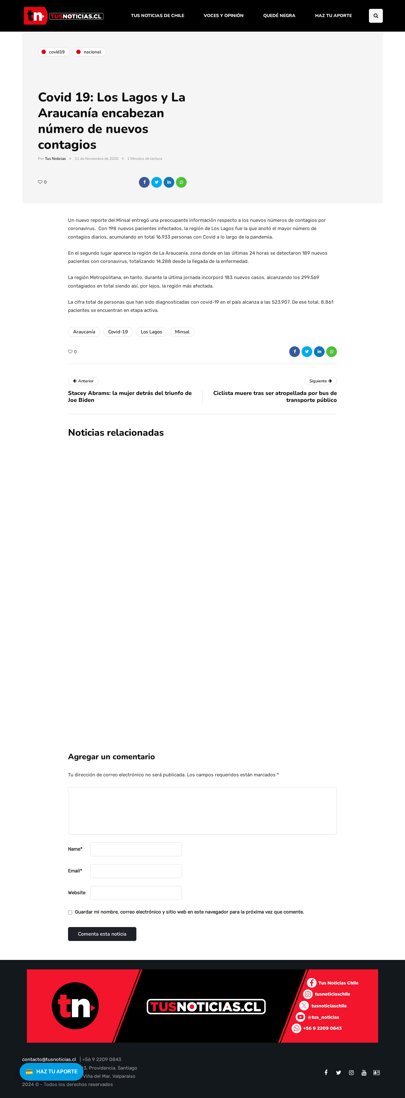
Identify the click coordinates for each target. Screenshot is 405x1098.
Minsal (182, 332)
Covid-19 (118, 332)
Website (76, 892)
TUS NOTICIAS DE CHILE (157, 16)
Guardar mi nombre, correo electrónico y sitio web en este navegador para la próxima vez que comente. (189, 912)
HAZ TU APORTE (333, 16)
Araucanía (84, 332)
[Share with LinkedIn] (169, 182)
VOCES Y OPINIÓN (224, 16)
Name (75, 849)
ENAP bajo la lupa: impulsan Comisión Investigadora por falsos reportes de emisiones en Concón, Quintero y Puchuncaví (240, 577)
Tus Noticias (55, 158)
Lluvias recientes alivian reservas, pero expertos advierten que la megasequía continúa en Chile (226, 502)
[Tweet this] (156, 182)
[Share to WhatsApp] (181, 182)
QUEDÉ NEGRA (279, 16)
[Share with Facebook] (144, 182)
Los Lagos (151, 332)
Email (75, 871)
